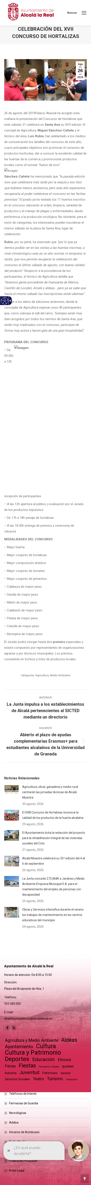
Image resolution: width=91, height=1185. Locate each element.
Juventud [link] (29, 1072)
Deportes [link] (17, 1059)
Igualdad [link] (67, 1066)
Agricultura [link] (42, 675)
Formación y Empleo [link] (49, 1066)
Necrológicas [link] (17, 1113)
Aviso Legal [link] (16, 1170)
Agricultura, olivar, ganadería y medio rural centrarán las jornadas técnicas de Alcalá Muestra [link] (50, 792)
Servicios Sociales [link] (17, 1079)
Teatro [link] (38, 1079)
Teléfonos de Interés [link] (23, 1093)
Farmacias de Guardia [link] (23, 1103)
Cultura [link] (46, 1046)
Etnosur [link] (64, 1059)
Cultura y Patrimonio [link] (33, 1052)
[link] (84, 13)
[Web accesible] (4, 300)
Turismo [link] (55, 1078)
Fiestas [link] (27, 1065)
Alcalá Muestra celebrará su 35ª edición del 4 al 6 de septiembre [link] (53, 861)
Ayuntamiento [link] (19, 1046)
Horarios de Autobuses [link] (24, 1132)
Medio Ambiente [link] (60, 675)
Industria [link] (11, 1073)
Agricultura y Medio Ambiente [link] (31, 1040)
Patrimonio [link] (50, 1073)
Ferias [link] (10, 1066)
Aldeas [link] (69, 1040)
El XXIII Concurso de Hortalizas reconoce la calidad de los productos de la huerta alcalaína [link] (52, 815)
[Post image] (11, 789)
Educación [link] (43, 1059)
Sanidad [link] (65, 1073)
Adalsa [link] (13, 1122)
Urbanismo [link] (71, 1079)
